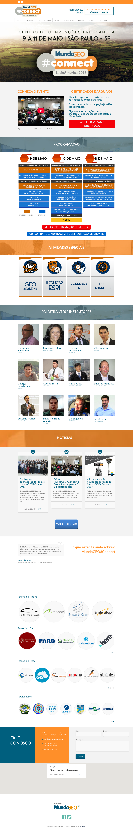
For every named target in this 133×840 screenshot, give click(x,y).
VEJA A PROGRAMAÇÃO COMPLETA (66, 227)
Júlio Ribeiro (101, 347)
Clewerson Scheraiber (24, 349)
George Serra (50, 383)
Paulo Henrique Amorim (51, 419)
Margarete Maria (52, 347)
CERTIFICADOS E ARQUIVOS (92, 124)
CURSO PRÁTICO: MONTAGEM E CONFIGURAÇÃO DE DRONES (66, 234)
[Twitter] (19, 2)
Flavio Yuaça (75, 383)
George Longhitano (24, 384)
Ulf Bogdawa (75, 418)
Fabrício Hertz (102, 419)
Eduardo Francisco (104, 383)
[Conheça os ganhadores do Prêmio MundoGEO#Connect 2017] (33, 466)
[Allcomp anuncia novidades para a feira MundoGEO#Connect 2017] (100, 466)
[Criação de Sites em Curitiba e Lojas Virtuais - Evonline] (83, 826)
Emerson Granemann (75, 349)
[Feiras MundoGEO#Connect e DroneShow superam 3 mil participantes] (66, 466)
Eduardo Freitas (26, 418)
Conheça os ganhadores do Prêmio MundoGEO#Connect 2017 (32, 483)
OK (80, 774)
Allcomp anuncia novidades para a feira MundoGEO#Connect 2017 (99, 483)
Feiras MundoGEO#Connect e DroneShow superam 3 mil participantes (66, 483)
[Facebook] (22, 2)
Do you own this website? (56, 774)
